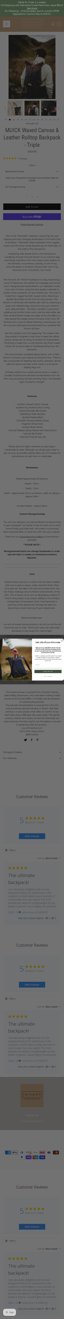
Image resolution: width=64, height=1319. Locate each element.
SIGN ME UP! (48, 671)
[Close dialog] (62, 640)
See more (32, 8)
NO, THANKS (48, 676)
